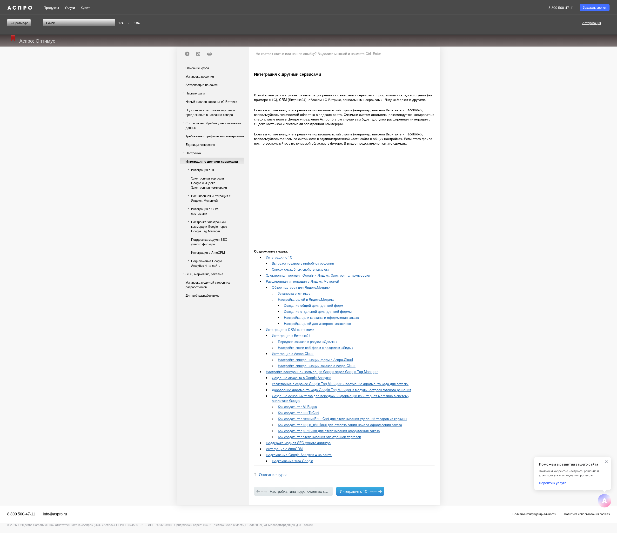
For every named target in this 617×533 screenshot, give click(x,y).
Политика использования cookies (587, 514)
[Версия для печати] (209, 53)
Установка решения (200, 76)
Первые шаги (195, 93)
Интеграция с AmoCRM (208, 252)
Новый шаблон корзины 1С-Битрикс (211, 101)
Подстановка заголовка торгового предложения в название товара (210, 112)
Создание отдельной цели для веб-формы (318, 311)
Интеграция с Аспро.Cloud (293, 353)
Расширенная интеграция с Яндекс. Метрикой (211, 198)
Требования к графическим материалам (215, 136)
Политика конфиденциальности (534, 514)
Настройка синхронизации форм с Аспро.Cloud (315, 359)
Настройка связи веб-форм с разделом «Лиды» (315, 347)
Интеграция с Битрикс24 (291, 335)
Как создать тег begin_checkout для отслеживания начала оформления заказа (340, 424)
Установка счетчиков (294, 293)
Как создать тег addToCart (298, 412)
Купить (86, 8)
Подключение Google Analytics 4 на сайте (206, 263)
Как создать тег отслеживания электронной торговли (319, 436)
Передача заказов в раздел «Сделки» (307, 341)
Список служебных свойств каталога (300, 269)
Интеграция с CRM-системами (205, 211)
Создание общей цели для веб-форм (313, 305)
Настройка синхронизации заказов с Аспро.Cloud (316, 365)
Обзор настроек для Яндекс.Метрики (301, 287)
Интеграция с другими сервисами (212, 161)
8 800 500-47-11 (561, 8)
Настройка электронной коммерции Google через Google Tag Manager (209, 226)
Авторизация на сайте (202, 84)
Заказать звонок (594, 7)
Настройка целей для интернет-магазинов (317, 323)
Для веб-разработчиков (203, 295)
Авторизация (591, 22)
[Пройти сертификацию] (187, 53)
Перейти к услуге (552, 483)
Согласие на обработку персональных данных (213, 125)
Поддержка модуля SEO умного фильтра (209, 241)
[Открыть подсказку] (604, 500)
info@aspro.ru (55, 514)
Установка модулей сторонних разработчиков (208, 284)
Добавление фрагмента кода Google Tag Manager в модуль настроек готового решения (341, 389)
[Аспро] (19, 8)
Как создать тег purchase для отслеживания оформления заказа (329, 430)
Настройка (193, 153)
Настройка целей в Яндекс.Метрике (306, 299)
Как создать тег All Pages (297, 406)
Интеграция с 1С (203, 169)
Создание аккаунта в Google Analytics (301, 377)
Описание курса (197, 68)
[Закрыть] (606, 461)
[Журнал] (198, 53)
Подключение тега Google (292, 460)
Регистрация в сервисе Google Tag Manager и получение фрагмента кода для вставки (340, 383)
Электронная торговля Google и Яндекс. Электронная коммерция (209, 183)
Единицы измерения (200, 144)
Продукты (51, 8)
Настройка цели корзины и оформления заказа (321, 317)
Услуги (70, 8)
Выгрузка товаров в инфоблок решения (303, 263)
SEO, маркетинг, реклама (204, 274)
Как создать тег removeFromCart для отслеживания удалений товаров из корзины (342, 418)
